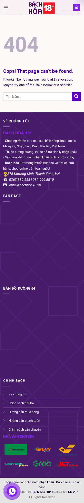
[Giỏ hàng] (77, 7)
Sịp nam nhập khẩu (40, 482)
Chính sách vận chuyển (25, 430)
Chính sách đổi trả (21, 403)
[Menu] (5, 7)
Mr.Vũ (72, 492)
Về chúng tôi (17, 394)
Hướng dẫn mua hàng (24, 412)
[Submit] (76, 96)
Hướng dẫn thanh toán (24, 421)
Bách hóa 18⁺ (41, 492)
